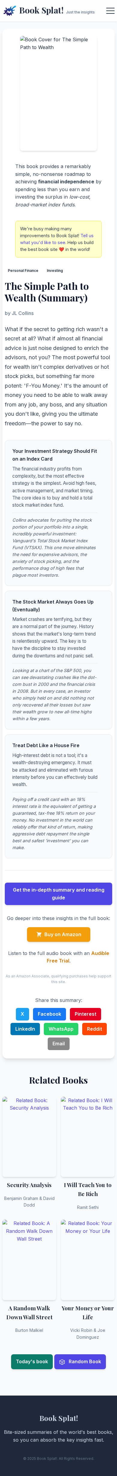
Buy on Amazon (62, 934)
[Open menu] (110, 11)
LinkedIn (25, 1029)
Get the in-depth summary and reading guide (58, 894)
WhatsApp (61, 1029)
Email (58, 1044)
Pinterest (85, 1014)
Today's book (32, 1361)
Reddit (94, 1029)
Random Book (84, 1361)
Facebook (49, 1014)
